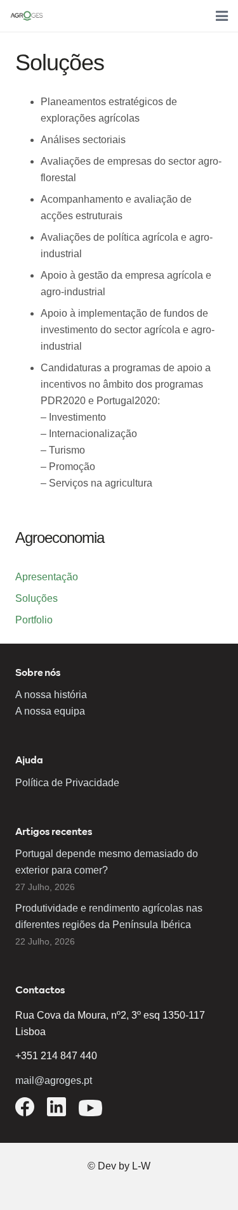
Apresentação (46, 576)
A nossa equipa (50, 711)
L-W (141, 1166)
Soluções (36, 598)
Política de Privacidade (67, 782)
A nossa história (51, 694)
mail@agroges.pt (53, 1080)
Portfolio (34, 620)
